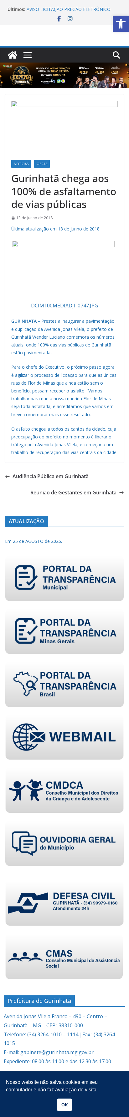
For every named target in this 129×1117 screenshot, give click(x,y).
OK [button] (64, 1104)
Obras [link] (42, 164)
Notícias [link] (21, 164)
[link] (121, 24)
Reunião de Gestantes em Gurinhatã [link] (73, 492)
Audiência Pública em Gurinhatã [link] (51, 476)
